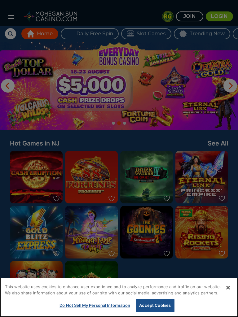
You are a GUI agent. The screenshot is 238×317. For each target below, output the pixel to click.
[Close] (228, 287)
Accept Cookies (155, 305)
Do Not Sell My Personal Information (95, 305)
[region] (119, 297)
